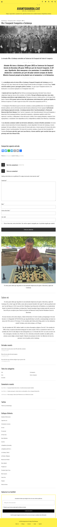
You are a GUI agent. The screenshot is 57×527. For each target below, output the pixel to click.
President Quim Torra (5, 470)
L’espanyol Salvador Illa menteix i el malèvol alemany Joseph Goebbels (20, 388)
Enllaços (22, 524)
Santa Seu (3, 477)
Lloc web (3, 217)
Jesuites (3, 441)
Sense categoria (33, 375)
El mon (2, 427)
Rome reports (4, 473)
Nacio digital (4, 463)
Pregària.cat (3, 466)
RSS (48, 1)
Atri (2, 372)
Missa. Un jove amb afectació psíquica (9, 354)
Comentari (4, 180)
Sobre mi (17, 524)
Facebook (41, 1)
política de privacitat (28, 515)
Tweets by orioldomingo (6, 405)
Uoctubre (3, 377)
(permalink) (21, 155)
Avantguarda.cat (28, 8)
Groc (2, 375)
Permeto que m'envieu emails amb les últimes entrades (15, 507)
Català (35, 524)
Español (40, 524)
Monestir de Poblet (5, 459)
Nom (2, 204)
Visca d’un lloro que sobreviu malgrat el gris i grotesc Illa (13, 359)
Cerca (54, 1)
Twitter (45, 1)
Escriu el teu (21, 165)
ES (39, 4)
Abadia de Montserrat (6, 417)
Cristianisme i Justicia (5, 424)
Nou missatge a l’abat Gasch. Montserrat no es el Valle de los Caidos (20, 394)
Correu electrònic (5, 210)
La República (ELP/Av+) (6, 449)
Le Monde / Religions (5, 456)
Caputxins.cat (4, 420)
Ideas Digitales (4, 438)
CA (37, 4)
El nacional (3, 431)
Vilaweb (3, 481)
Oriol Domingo (4, 20)
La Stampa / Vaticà (5, 452)
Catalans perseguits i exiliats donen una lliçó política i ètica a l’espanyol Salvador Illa (23, 391)
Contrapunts (18, 20)
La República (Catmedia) (6, 445)
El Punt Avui (3, 434)
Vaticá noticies (4, 484)
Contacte (29, 524)
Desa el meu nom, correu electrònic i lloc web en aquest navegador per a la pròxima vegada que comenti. (29, 223)
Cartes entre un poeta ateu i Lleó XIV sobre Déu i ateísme (13, 349)
